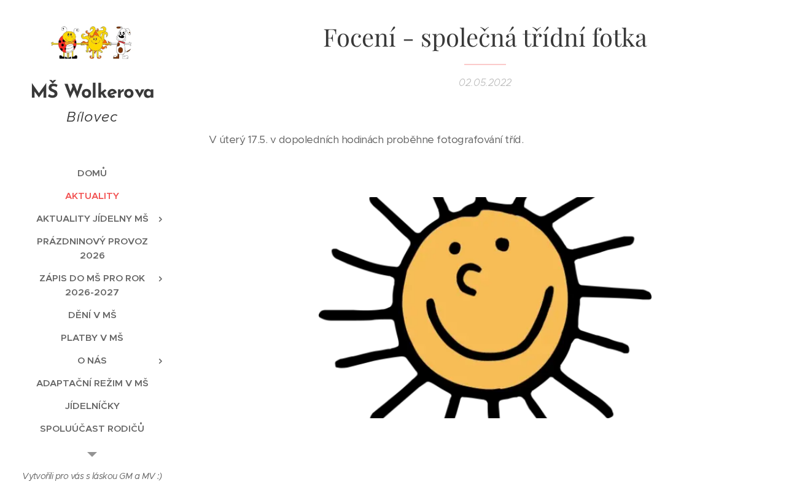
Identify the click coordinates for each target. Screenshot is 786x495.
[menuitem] (92, 173)
